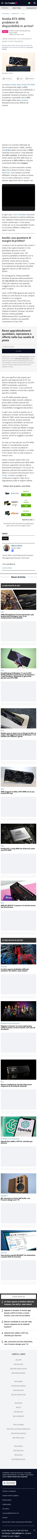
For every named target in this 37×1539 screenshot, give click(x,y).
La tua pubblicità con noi (10, 1513)
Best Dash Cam (18, 1450)
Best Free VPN (18, 1364)
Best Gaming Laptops (19, 1386)
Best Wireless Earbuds (18, 1433)
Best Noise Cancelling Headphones (18, 1429)
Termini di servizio (24, 357)
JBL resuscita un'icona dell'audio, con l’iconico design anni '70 (18, 1343)
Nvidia (8, 150)
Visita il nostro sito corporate (17, 1477)
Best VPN (19, 1360)
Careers (4, 1517)
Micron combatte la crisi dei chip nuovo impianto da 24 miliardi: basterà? (18, 1324)
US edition (16, 1533)
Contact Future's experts (10, 1495)
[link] (7, 493)
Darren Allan (13, 33)
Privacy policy (6, 1500)
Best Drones (18, 1455)
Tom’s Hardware (20, 214)
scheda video (15, 84)
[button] (2, 3)
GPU (23, 13)
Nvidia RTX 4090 (28, 84)
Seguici (21, 78)
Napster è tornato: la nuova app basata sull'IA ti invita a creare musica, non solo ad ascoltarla (17, 1313)
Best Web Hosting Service (18, 1368)
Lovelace (24, 100)
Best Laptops (18, 1381)
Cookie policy (6, 1504)
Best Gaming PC (18, 1390)
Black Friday (17, 8)
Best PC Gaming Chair (18, 1394)
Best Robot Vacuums (18, 1459)
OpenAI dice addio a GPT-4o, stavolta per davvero (16, 1334)
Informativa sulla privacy (22, 359)
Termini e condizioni (9, 1491)
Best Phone (18, 1403)
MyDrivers (6, 172)
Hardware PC (15, 13)
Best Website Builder (18, 1373)
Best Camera (18, 1446)
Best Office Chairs (18, 1437)
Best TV (18, 1407)
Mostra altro (27, 520)
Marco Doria (15, 31)
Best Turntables (18, 1424)
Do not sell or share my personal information (17, 1522)
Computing (5, 13)
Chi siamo (5, 1509)
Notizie (5, 31)
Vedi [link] (26, 495)
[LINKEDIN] (13, 550)
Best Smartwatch (18, 1416)
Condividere (8, 78)
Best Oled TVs (18, 1412)
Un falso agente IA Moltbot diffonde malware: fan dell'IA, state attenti (19, 1303)
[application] (18, 195)
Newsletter (31, 78)
